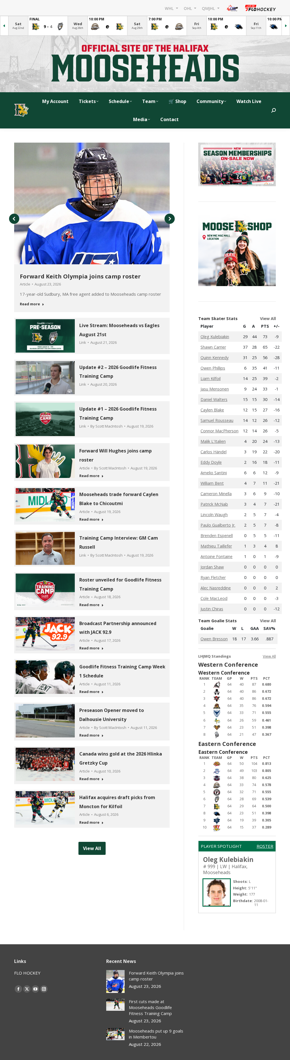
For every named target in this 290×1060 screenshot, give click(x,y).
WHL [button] (170, 8)
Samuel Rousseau (217, 420)
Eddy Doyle (211, 462)
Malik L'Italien (213, 441)
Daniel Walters (214, 399)
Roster (265, 846)
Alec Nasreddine (216, 588)
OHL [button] (188, 8)
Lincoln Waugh (214, 514)
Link (82, 342)
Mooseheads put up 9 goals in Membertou (156, 1034)
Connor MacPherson (219, 431)
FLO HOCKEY (27, 973)
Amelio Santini (214, 472)
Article (25, 284)
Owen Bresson (214, 638)
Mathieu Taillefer (216, 546)
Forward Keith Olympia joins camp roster (80, 276)
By (106, 426)
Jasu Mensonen (215, 389)
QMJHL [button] (209, 8)
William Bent (212, 483)
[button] (14, 219)
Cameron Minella (216, 493)
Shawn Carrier (213, 347)
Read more (30, 304)
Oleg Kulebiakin (215, 336)
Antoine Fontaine (217, 556)
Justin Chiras (212, 608)
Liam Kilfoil (211, 378)
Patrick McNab (214, 504)
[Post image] (115, 981)
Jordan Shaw (212, 567)
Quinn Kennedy (215, 357)
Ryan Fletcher (213, 577)
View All (268, 318)
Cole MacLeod (214, 598)
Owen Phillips (213, 368)
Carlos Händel (214, 451)
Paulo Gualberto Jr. (218, 525)
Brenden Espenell (217, 535)
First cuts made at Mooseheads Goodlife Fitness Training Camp (150, 1007)
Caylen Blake (212, 410)
